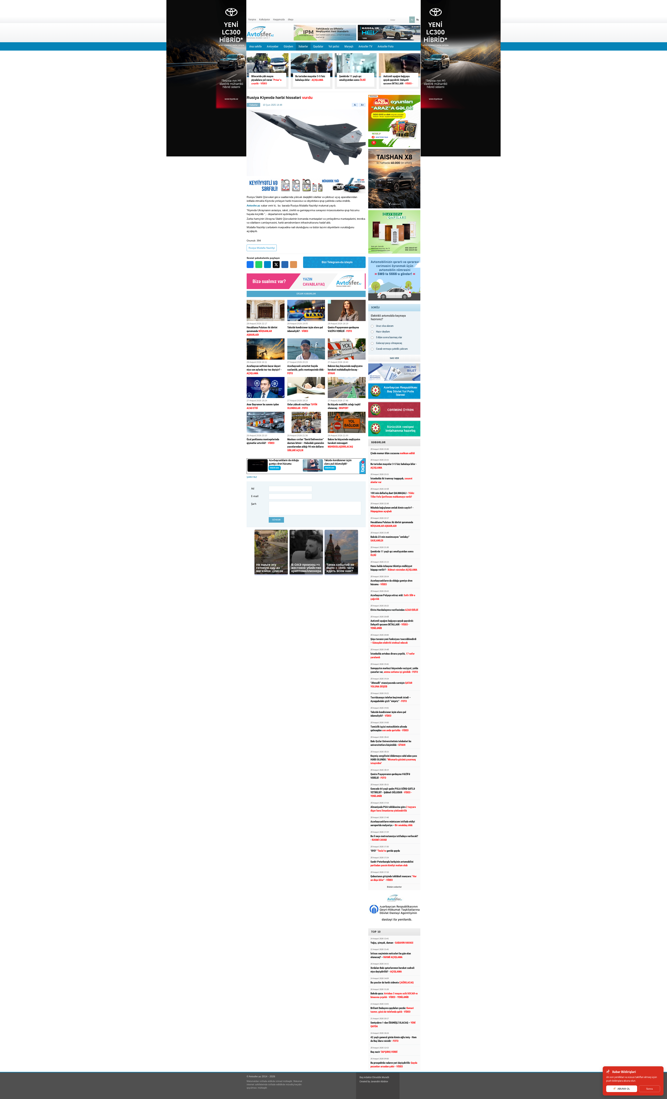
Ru (417, 19)
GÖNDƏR (276, 520)
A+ (362, 105)
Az (412, 19)
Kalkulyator (264, 19)
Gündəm (288, 48)
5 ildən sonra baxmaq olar (389, 337)
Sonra (649, 1088)
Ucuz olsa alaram (384, 325)
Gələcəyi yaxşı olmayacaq (389, 343)
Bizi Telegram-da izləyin (337, 262)
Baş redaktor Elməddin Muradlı (374, 1077)
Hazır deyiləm (383, 331)
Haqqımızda (279, 19)
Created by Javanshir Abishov (374, 1081)
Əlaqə (290, 19)
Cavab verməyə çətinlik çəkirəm (392, 348)
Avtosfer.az (253, 205)
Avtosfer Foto (386, 46)
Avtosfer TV (365, 46)
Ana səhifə (255, 46)
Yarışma (252, 19)
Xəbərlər (303, 46)
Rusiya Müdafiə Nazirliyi (262, 247)
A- (355, 105)
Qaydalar (318, 46)
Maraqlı (348, 48)
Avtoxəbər (272, 48)
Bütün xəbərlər (394, 887)
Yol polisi (333, 46)
